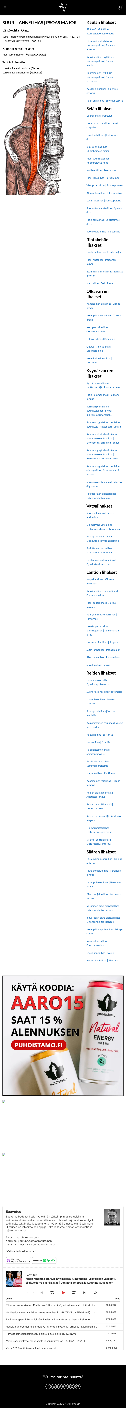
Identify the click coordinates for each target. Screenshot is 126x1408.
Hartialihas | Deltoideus (99, 283)
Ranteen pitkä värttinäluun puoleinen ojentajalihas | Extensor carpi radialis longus (102, 438)
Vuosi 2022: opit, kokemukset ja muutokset (31, 1348)
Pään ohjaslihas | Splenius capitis (104, 100)
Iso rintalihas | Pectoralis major (103, 252)
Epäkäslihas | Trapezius (99, 115)
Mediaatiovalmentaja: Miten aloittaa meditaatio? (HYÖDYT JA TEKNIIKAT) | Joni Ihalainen (57, 1312)
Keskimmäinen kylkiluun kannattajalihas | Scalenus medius (101, 61)
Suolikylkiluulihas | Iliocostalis (103, 231)
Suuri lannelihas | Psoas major (103, 649)
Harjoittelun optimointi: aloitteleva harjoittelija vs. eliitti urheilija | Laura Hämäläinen (54, 1326)
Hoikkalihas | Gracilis (98, 742)
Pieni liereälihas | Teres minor (102, 177)
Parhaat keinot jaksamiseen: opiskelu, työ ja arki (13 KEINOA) (41, 1333)
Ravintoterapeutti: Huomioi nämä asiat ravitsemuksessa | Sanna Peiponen (48, 1319)
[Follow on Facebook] (48, 1386)
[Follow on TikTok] (60, 1386)
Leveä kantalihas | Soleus (100, 952)
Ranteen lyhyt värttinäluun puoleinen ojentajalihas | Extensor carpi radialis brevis (102, 454)
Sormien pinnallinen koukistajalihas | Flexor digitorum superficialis (99, 410)
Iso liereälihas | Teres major (101, 170)
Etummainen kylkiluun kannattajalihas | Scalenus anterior (101, 45)
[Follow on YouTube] (78, 1386)
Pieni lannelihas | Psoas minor (103, 657)
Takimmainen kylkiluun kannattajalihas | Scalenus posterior (101, 77)
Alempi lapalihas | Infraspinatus (104, 192)
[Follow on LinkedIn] (72, 1386)
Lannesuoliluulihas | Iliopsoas (103, 642)
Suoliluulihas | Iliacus (98, 664)
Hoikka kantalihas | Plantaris (102, 960)
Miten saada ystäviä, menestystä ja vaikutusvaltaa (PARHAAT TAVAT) (45, 1341)
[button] (5, 7)
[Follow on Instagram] (54, 1386)
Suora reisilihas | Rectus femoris (104, 691)
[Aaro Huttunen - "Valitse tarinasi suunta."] (63, 7)
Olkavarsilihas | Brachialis (100, 338)
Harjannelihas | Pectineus (100, 773)
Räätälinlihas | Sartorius (99, 734)
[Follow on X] (66, 1386)
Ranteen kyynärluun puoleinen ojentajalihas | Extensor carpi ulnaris (103, 470)
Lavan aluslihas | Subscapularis (103, 200)
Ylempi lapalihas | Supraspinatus (104, 185)
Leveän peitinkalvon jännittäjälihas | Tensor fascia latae (102, 630)
